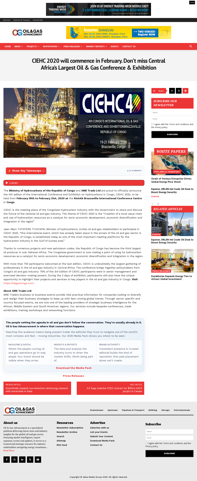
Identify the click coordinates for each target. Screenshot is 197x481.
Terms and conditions (179, 124)
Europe (155, 196)
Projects (32, 46)
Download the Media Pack (74, 367)
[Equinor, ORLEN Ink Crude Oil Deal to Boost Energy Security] (172, 224)
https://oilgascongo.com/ (18, 283)
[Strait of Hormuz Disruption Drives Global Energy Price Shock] (172, 163)
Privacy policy (161, 127)
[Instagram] (14, 459)
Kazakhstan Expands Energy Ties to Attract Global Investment (171, 277)
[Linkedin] (22, 459)
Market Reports (95, 46)
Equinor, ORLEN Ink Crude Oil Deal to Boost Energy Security (172, 190)
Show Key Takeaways (26, 170)
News (17, 46)
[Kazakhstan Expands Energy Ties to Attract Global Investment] (172, 261)
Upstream (7, 20)
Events (115, 46)
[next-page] (158, 204)
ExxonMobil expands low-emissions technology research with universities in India (37, 389)
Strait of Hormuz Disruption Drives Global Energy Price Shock (171, 180)
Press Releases (72, 46)
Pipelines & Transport (21, 20)
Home (8, 46)
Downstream (38, 20)
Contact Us (129, 46)
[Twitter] (179, 91)
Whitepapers (50, 46)
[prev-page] (153, 204)
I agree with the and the (172, 126)
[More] (185, 91)
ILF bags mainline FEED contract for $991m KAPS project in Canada (114, 389)
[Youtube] (38, 459)
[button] (190, 46)
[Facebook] (172, 91)
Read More (8, 450)
